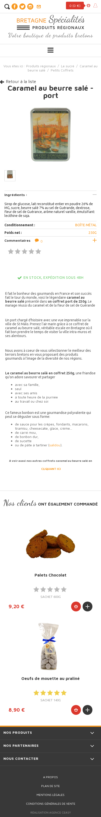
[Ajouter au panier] (76, 606)
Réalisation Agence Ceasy (50, 812)
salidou (54, 445)
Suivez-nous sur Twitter (22, 6)
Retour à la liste (21, 81)
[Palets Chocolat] (50, 544)
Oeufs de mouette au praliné (50, 678)
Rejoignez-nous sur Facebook (14, 6)
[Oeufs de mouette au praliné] (50, 647)
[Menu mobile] (50, 50)
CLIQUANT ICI (51, 468)
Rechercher (7, 6)
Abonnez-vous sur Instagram (30, 6)
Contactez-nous (38, 7)
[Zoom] (50, 134)
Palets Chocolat (50, 575)
